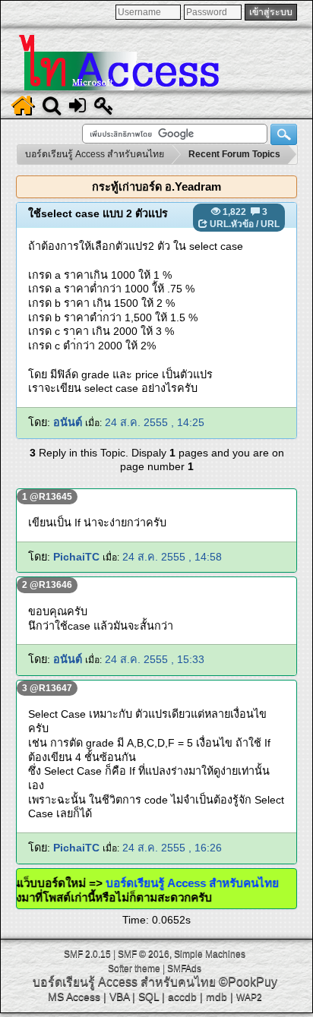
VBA (119, 996)
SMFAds (184, 968)
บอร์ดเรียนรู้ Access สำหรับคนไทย (185, 882)
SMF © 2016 (143, 954)
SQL (148, 996)
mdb (216, 996)
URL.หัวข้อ (232, 224)
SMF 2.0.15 (87, 954)
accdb (182, 996)
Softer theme (134, 968)
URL (270, 224)
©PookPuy (248, 981)
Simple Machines (209, 954)
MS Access (74, 996)
